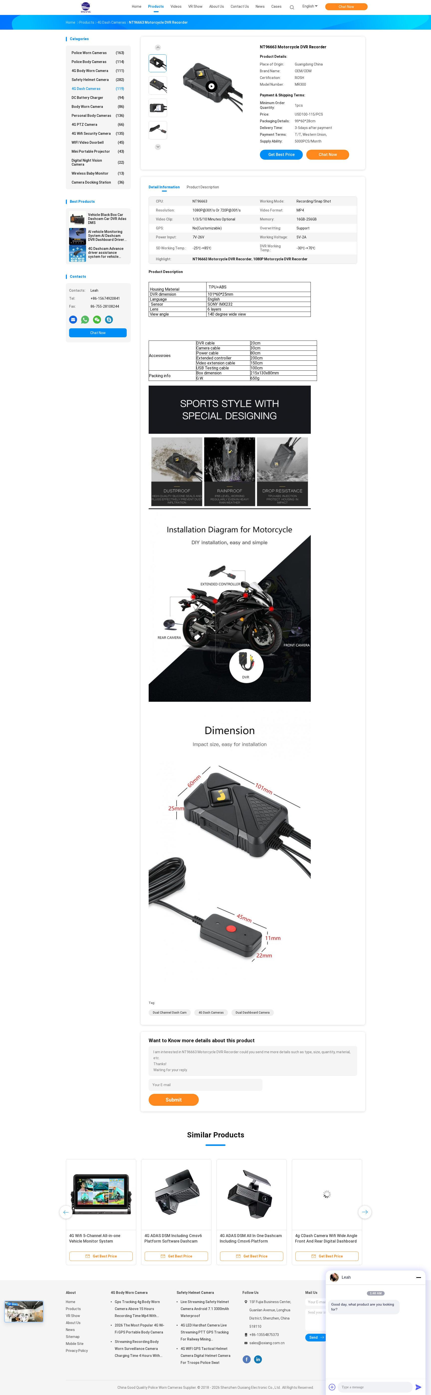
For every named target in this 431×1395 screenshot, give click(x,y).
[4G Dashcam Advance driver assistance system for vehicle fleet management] (77, 253)
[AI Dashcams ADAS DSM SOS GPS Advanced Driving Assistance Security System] (101, 1194)
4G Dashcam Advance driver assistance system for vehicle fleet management (105, 253)
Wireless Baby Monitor (98, 173)
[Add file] (332, 1387)
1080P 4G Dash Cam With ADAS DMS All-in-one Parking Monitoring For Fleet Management (176, 1241)
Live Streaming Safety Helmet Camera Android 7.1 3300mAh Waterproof (205, 1309)
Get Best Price (281, 154)
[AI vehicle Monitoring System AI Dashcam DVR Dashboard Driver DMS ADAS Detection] (77, 236)
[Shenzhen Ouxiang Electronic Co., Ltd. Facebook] (246, 1359)
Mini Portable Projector (98, 151)
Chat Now (346, 7)
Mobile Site (75, 1344)
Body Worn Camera (98, 107)
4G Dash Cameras (98, 89)
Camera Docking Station (98, 182)
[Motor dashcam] (211, 87)
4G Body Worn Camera (98, 71)
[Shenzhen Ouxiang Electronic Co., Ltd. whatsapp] (85, 319)
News (70, 1330)
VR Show (73, 1316)
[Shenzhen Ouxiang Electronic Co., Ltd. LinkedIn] (258, 1359)
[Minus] (419, 1277)
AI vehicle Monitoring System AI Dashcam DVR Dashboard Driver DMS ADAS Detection (106, 236)
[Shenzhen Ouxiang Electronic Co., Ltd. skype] (109, 319)
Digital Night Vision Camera (98, 162)
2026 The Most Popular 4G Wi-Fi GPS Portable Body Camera (139, 1328)
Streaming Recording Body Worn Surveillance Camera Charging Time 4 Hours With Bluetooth (137, 1349)
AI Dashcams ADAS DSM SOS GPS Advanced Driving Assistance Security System (100, 1241)
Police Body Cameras (98, 62)
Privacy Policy (77, 1351)
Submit (174, 1100)
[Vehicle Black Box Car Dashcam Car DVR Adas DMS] (77, 219)
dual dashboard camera (253, 1012)
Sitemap (73, 1337)
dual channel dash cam (170, 1012)
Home (70, 1302)
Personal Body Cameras (98, 116)
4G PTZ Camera (98, 125)
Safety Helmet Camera (98, 80)
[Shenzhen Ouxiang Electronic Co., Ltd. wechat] (97, 319)
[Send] (419, 1387)
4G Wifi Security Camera (98, 134)
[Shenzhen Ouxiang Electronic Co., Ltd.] (85, 7)
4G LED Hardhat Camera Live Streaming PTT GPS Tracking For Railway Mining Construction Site (204, 1333)
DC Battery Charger (98, 98)
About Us (73, 1323)
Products (73, 1309)
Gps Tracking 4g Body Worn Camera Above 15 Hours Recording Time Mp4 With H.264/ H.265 (137, 1309)
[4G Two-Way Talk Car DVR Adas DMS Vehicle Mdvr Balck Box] (252, 1194)
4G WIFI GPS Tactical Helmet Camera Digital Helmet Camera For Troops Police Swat (205, 1356)
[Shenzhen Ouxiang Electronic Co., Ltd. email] (73, 319)
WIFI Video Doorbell (98, 142)
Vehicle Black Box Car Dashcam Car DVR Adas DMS (107, 219)
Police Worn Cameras (98, 53)
